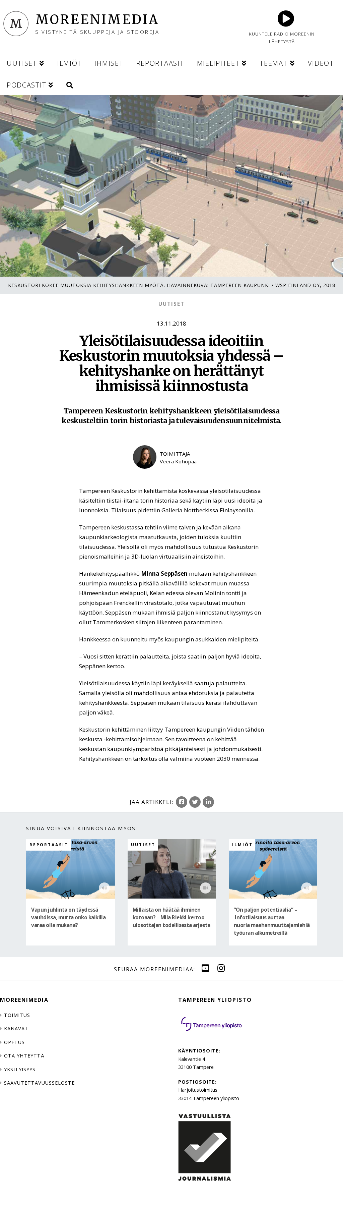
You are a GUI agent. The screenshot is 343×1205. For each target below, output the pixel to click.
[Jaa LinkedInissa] (208, 802)
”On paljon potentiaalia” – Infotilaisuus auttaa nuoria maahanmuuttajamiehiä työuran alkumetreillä (272, 921)
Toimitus (17, 1015)
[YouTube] (205, 968)
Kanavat (16, 1028)
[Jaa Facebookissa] (181, 802)
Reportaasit (48, 844)
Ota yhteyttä (24, 1055)
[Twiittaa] (195, 802)
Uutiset (171, 303)
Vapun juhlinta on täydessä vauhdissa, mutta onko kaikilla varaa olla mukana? (68, 917)
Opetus (14, 1042)
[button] (70, 84)
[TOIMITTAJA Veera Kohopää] (171, 474)
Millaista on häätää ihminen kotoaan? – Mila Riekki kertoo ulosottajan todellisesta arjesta (171, 917)
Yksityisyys (20, 1069)
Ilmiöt (242, 844)
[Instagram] (221, 968)
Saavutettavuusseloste (39, 1083)
